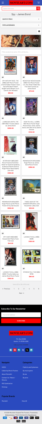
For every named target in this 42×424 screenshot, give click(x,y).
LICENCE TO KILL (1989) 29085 (31, 238)
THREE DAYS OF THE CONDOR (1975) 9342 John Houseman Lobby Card (31, 203)
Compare (2, 77)
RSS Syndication (7, 383)
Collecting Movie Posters (10, 371)
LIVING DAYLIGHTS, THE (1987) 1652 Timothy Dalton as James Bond (10, 123)
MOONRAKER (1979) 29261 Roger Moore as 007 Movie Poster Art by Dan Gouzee (10, 203)
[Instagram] (19, 350)
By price (25, 377)
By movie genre (28, 371)
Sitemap (4, 387)
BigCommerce (10, 415)
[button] (39, 31)
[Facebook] (11, 350)
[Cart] (39, 2)
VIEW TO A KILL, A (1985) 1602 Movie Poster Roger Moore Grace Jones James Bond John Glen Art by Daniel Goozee (31, 125)
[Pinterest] (15, 350)
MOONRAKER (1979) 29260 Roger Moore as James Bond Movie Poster (31, 163)
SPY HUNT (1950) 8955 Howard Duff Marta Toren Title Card (10, 239)
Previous (7, 289)
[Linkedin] (31, 350)
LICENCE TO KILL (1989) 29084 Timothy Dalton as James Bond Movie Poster (10, 274)
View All (24, 401)
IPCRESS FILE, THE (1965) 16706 (31, 273)
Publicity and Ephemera (30, 367)
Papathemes (32, 415)
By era (25, 374)
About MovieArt (7, 374)
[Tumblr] (23, 350)
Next (21, 293)
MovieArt (5, 401)
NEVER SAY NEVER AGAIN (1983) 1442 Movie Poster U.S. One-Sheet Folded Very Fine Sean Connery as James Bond (31, 84)
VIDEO (4, 367)
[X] (27, 350)
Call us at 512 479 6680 (21, 345)
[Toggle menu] (2, 2)
